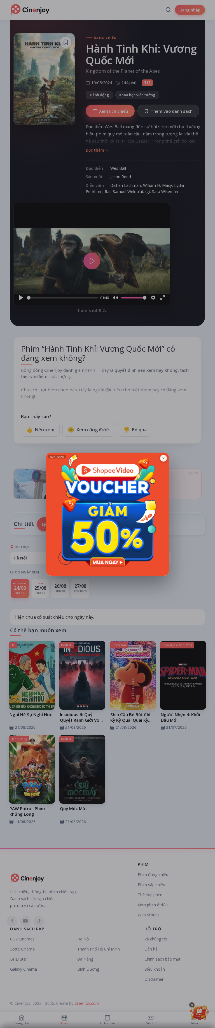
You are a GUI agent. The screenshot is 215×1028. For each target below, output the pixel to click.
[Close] (163, 458)
